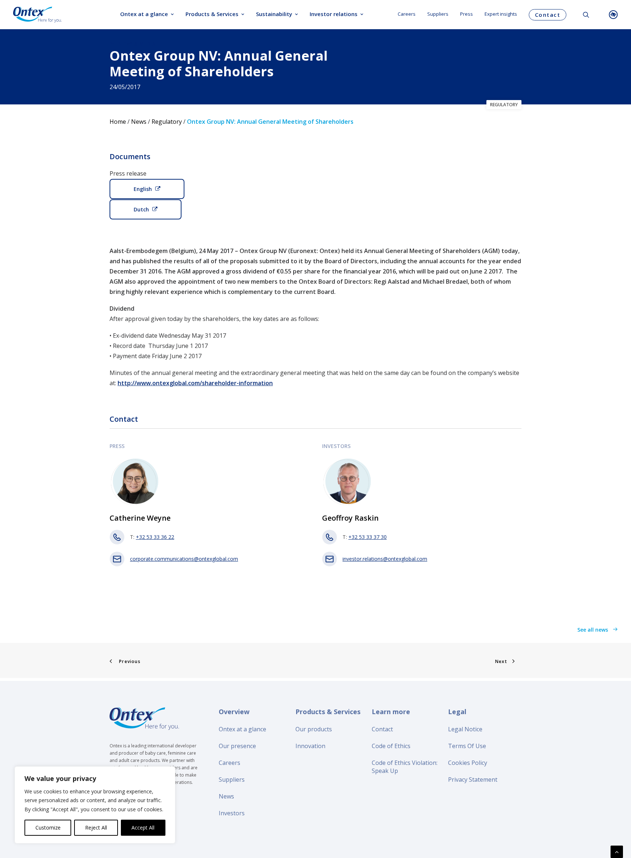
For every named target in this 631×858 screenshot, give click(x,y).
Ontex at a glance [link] (144, 14)
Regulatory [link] (167, 122)
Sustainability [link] (274, 14)
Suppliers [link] (437, 14)
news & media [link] (136, 43)
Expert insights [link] (501, 14)
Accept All (142, 827)
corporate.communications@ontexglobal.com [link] (184, 558)
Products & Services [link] (212, 14)
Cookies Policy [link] (467, 763)
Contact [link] (382, 729)
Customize (48, 827)
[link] (37, 15)
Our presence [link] (237, 746)
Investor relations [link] (333, 14)
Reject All (96, 827)
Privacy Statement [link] (472, 779)
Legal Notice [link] (465, 729)
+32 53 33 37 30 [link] (367, 536)
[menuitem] (147, 14)
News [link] (138, 122)
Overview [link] (234, 711)
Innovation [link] (310, 746)
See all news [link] (593, 629)
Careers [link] (407, 14)
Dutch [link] (141, 209)
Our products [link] (313, 729)
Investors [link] (232, 813)
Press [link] (466, 14)
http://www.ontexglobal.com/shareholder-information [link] (195, 383)
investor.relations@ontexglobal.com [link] (385, 558)
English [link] (143, 188)
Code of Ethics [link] (391, 746)
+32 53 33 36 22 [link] (155, 536)
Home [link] (118, 122)
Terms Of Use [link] (467, 746)
